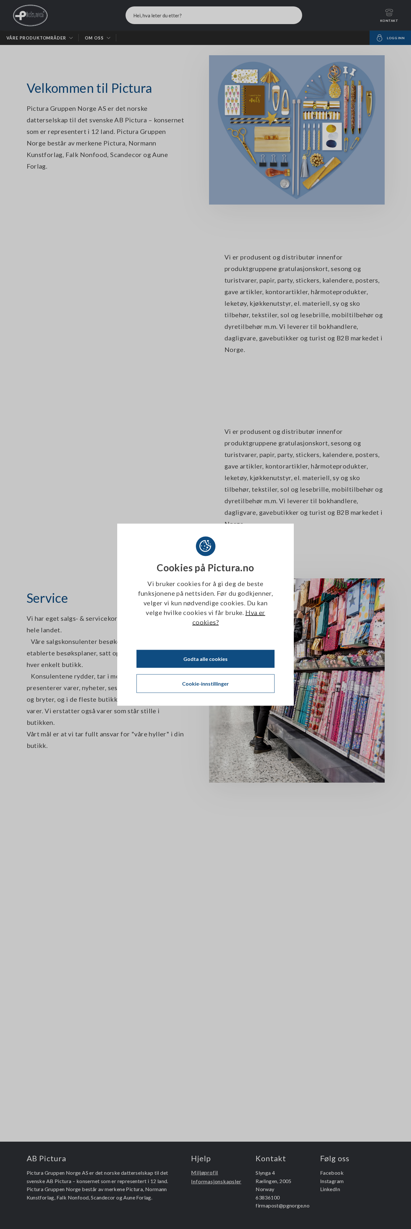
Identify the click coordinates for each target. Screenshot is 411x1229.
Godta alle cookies (205, 658)
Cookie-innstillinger (205, 683)
